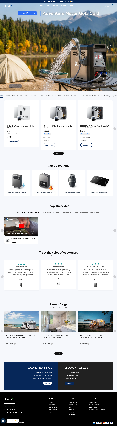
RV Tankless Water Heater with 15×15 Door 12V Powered (21, 127)
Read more (9, 343)
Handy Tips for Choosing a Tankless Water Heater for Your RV (20, 336)
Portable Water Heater (13, 96)
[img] (10, 134)
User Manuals (72, 409)
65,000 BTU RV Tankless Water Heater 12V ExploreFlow (57, 127)
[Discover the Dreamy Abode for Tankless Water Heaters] (58, 321)
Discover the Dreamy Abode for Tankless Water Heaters (55, 336)
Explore (63, 5)
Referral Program (93, 407)
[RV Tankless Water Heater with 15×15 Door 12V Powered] (22, 113)
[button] (109, 47)
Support (72, 5)
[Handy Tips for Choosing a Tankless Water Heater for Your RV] (21, 321)
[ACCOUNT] (108, 6)
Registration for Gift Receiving (96, 409)
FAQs (50, 412)
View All (58, 353)
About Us (51, 402)
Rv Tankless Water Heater (28, 212)
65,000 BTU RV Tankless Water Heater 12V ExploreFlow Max (94, 127)
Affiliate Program (93, 402)
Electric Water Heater (48, 96)
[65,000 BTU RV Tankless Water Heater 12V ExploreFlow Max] (95, 113)
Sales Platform (53, 409)
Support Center (73, 402)
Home (41, 5)
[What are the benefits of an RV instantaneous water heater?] (95, 321)
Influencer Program (93, 404)
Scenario (55, 5)
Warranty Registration (75, 412)
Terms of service (53, 407)
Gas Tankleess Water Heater (87, 212)
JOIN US (47, 383)
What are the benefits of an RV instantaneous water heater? (92, 336)
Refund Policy (72, 407)
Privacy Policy (72, 414)
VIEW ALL (58, 153)
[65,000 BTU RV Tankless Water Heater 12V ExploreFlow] (58, 113)
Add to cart (13, 142)
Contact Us (52, 404)
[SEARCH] (104, 6)
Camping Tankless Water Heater (90, 96)
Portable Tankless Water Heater (57, 212)
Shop (47, 5)
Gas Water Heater (30, 96)
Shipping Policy (73, 404)
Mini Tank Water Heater (67, 96)
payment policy (73, 417)
